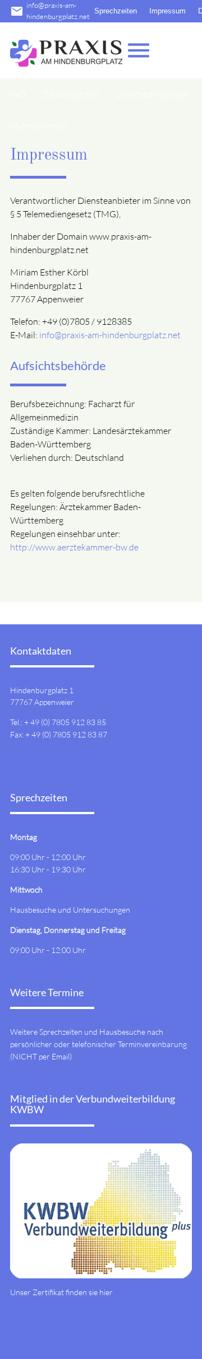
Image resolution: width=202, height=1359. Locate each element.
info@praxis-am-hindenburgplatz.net (50, 11)
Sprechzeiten (115, 11)
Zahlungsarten (71, 94)
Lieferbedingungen (152, 94)
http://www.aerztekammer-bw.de (74, 547)
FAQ (17, 94)
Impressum (167, 11)
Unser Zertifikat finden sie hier (61, 1292)
